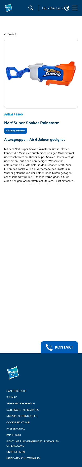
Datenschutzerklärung (22, 410)
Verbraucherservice (20, 403)
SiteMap (11, 397)
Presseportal (15, 428)
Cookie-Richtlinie (17, 422)
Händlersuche (16, 391)
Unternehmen (15, 452)
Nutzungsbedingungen (21, 416)
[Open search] (31, 8)
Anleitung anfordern (15, 131)
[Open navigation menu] (75, 8)
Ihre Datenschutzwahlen (23, 458)
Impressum (13, 435)
